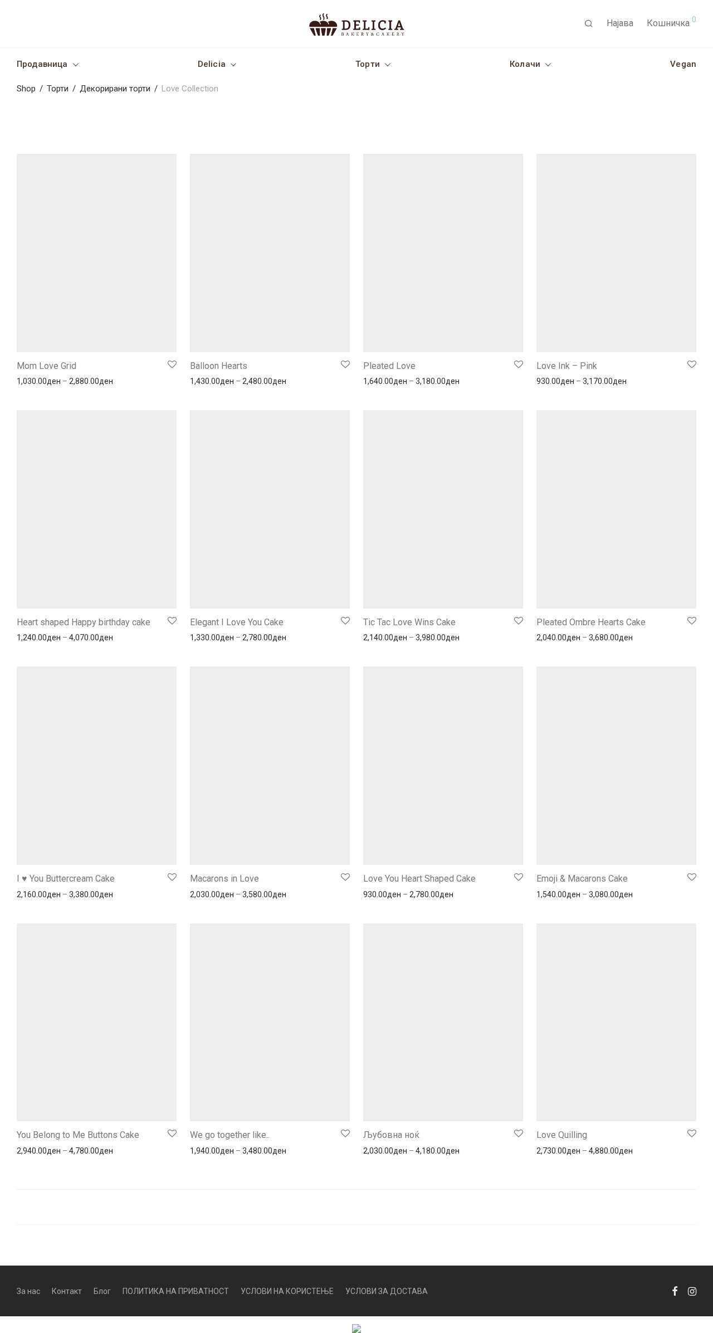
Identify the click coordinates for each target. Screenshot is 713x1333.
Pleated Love (389, 366)
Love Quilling (561, 1135)
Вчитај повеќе (356, 1207)
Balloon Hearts (218, 366)
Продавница (42, 64)
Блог (102, 1291)
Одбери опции (37, 380)
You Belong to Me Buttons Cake (78, 1135)
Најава (620, 23)
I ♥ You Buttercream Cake (66, 878)
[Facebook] (674, 1290)
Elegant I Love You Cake (237, 622)
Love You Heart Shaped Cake (419, 878)
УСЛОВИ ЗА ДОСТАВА (386, 1291)
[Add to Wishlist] (171, 364)
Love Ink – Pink (566, 366)
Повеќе (83, 380)
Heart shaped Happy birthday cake (83, 622)
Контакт (67, 1291)
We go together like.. (230, 1135)
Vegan (683, 64)
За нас (28, 1291)
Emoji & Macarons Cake (582, 878)
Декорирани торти (115, 89)
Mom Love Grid (46, 366)
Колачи (525, 64)
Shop (26, 89)
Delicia (212, 64)
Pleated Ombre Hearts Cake (591, 622)
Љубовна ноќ (391, 1135)
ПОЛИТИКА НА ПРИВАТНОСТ (176, 1291)
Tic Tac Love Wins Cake (409, 622)
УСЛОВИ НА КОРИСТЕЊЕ (287, 1291)
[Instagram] (692, 1290)
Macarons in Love (224, 878)
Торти (367, 64)
